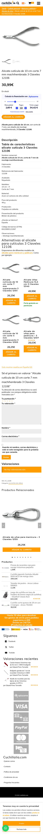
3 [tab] (17, 557)
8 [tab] (31, 557)
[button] (5, 828)
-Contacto (6, 767)
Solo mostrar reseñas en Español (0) (17, 367)
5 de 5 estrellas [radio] (12, 401)
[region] (21, 818)
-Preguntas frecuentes (11, 783)
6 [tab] (25, 557)
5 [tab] (23, 557)
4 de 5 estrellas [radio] (9, 401)
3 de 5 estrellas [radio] (7, 401)
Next (39, 525)
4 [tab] (20, 557)
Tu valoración (8, 403)
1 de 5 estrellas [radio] (3, 401)
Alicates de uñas (15, 483)
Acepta (21, 823)
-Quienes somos (9, 761)
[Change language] (24, 3)
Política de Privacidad (21, 792)
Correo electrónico (10, 436)
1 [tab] (12, 557)
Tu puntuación (9, 399)
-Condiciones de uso (10, 777)
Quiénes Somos (12, 790)
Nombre (6, 428)
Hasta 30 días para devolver (21, 615)
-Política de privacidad (11, 772)
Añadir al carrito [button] (11, 301)
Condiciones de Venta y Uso (27, 790)
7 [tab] (28, 557)
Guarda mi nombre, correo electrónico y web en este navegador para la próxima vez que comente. (20, 449)
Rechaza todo (21, 829)
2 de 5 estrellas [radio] (5, 401)
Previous (3, 525)
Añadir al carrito (13, 117)
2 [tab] (15, 557)
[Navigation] (38, 3)
